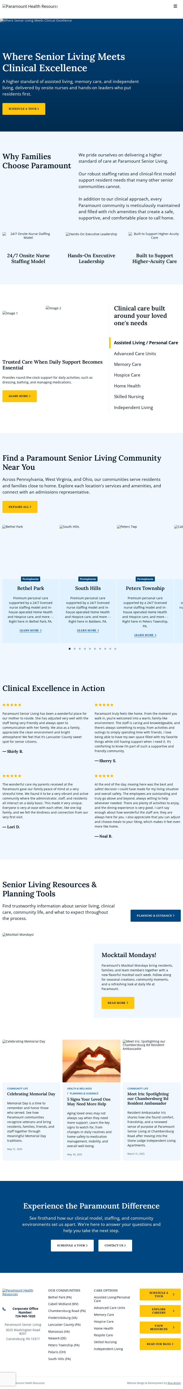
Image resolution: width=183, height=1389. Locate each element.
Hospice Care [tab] (127, 375)
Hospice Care (104, 1321)
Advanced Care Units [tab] (135, 353)
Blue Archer (174, 1383)
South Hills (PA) (59, 1359)
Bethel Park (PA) (60, 1297)
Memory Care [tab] (127, 364)
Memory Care (104, 1314)
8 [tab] (105, 649)
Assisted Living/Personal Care (112, 1299)
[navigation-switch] (175, 6)
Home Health (103, 1328)
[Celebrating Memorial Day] (31, 1100)
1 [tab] (70, 649)
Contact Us (114, 1245)
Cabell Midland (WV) (63, 1304)
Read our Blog (159, 1344)
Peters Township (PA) (63, 1345)
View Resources (159, 1327)
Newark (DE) (57, 1338)
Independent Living (108, 1349)
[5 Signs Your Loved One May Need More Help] (91, 1100)
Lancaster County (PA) (64, 1324)
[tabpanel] (53, 354)
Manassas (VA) (59, 1331)
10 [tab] (115, 649)
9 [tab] (110, 649)
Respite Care (103, 1335)
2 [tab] (75, 649)
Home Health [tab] (127, 386)
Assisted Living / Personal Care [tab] (146, 343)
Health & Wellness (79, 1088)
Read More (117, 1002)
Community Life (17, 1088)
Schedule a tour (159, 1294)
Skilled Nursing (105, 1342)
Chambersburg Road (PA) (67, 1311)
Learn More (18, 396)
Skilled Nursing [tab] (129, 396)
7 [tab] (100, 649)
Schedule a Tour (23, 108)
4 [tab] (85, 649)
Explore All (19, 506)
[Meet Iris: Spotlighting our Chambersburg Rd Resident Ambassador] (152, 1100)
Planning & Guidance (154, 915)
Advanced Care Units (109, 1308)
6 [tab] (95, 649)
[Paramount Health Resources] (16, 6)
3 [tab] (80, 649)
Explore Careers (159, 1311)
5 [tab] (90, 649)
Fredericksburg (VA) (62, 1318)
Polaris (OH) (57, 1352)
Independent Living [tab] (133, 407)
